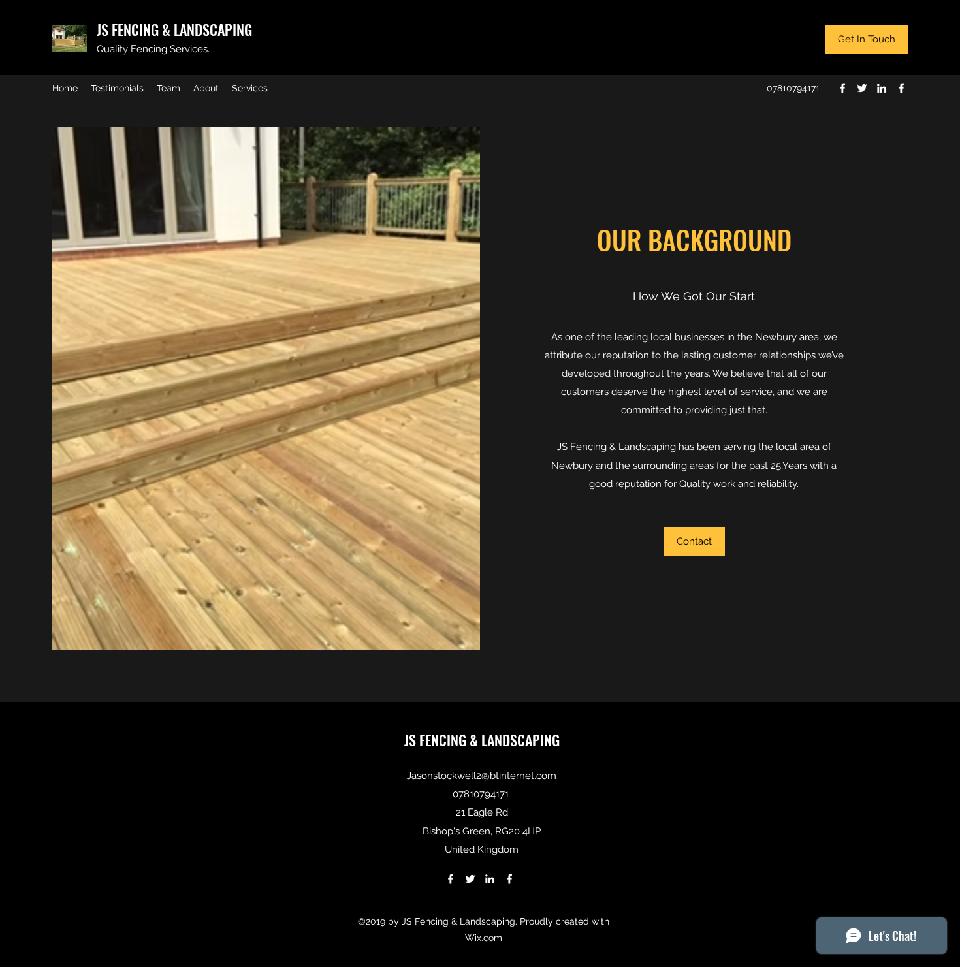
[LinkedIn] (881, 88)
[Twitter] (862, 88)
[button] (694, 541)
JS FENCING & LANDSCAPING (174, 29)
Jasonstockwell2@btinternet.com (481, 776)
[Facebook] (842, 88)
